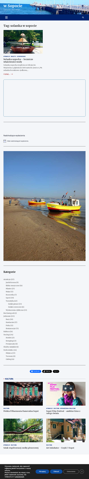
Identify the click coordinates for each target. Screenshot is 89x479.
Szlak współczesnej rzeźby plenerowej (20, 448)
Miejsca (9, 353)
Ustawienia (71, 471)
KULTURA (9, 379)
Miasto (13, 56)
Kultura (6, 331)
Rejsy (8, 292)
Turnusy (9, 356)
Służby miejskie (9, 347)
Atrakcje (6, 56)
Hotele (8, 338)
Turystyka (10, 301)
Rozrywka (10, 295)
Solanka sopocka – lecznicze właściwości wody (18, 60)
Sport (8, 298)
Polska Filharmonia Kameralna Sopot (21, 411)
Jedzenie (6, 316)
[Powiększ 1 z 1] (82, 154)
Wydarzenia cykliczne (15, 310)
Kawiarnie (10, 322)
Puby (8, 325)
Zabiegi (9, 359)
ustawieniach (19, 477)
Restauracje (10, 328)
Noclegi (6, 335)
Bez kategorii (8, 313)
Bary (8, 319)
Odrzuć (56, 471)
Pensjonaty (10, 344)
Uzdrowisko (21, 56)
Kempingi (10, 341)
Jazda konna (11, 282)
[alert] (44, 141)
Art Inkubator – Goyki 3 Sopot (60, 448)
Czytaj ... (6, 74)
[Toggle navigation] (6, 17)
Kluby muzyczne (12, 286)
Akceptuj (42, 471)
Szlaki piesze (13, 304)
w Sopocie (12, 5)
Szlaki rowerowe (15, 307)
